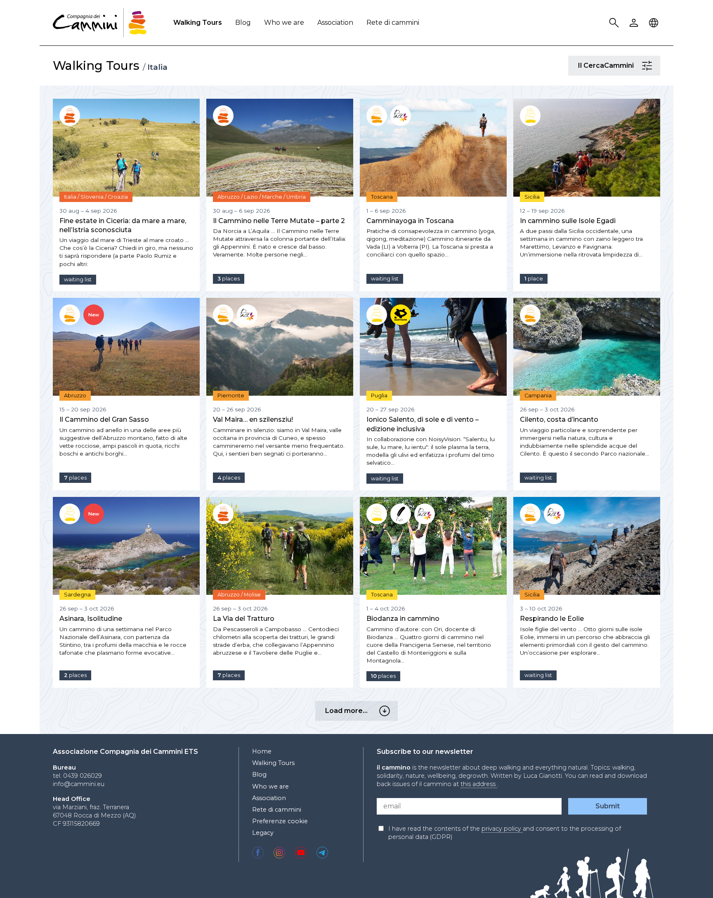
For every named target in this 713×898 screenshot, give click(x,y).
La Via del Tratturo (243, 618)
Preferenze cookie (280, 821)
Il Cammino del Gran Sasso (104, 419)
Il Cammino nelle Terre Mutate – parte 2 (279, 221)
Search (615, 23)
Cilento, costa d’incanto (559, 419)
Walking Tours (197, 22)
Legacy (263, 832)
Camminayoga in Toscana (410, 221)
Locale (654, 23)
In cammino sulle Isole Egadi (568, 221)
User (635, 23)
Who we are (284, 22)
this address (478, 784)
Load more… (385, 711)
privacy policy (502, 828)
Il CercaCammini (648, 65)
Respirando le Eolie (552, 618)
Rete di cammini (392, 22)
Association (335, 22)
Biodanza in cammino (402, 618)
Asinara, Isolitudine (90, 618)
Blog (243, 22)
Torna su (686, 876)
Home (262, 751)
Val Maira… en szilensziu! (253, 419)
